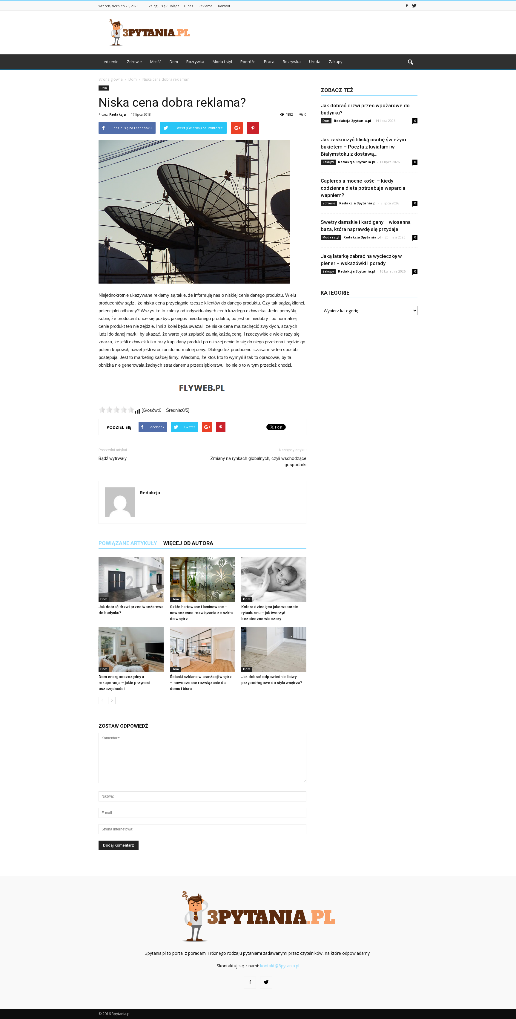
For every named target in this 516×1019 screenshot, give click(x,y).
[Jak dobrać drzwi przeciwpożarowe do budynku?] (131, 579)
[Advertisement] (308, 32)
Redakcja (117, 114)
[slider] (116, 409)
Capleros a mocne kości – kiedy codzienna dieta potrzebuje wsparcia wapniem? (363, 188)
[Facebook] (406, 5)
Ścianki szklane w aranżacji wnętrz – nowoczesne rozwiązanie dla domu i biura (201, 682)
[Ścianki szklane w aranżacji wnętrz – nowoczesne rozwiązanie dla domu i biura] (202, 649)
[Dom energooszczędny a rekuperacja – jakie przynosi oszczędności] (131, 649)
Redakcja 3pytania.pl (352, 120)
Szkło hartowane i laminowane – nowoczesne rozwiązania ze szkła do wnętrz (201, 613)
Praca (269, 61)
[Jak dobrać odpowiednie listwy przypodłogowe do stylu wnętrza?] (273, 649)
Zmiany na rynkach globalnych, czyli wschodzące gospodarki (258, 461)
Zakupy (336, 61)
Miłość (155, 61)
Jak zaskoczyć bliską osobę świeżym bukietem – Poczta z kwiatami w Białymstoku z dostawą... (363, 147)
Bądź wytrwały (113, 458)
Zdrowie (134, 61)
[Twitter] (414, 5)
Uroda (314, 61)
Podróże (248, 61)
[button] (410, 62)
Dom (174, 61)
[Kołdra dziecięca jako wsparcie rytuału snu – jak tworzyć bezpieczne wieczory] (273, 579)
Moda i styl (222, 61)
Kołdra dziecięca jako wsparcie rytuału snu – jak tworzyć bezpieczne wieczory (269, 613)
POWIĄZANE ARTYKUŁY (128, 543)
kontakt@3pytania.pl (279, 965)
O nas (188, 6)
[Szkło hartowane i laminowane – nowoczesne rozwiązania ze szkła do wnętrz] (202, 579)
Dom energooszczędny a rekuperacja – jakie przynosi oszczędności (124, 682)
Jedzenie (111, 61)
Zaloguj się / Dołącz (164, 6)
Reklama (205, 6)
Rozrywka (195, 61)
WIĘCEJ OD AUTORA (188, 543)
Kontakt (224, 6)
